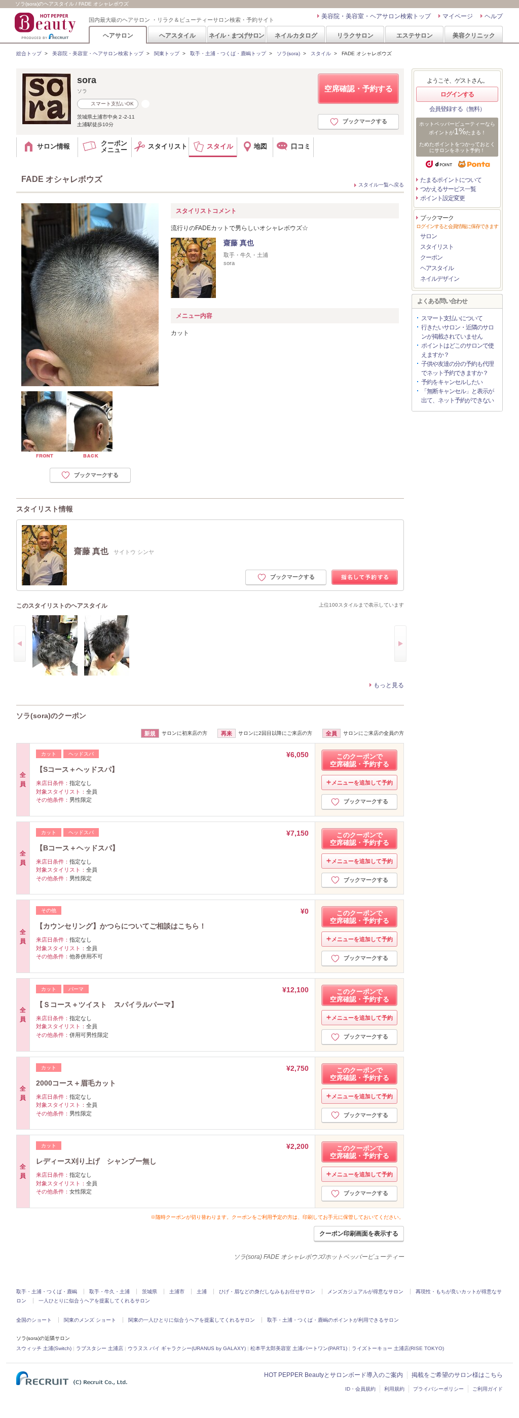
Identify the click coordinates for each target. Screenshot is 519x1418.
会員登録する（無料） (457, 109)
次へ (400, 643)
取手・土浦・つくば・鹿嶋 (46, 1291)
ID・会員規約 (360, 1389)
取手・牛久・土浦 (109, 1291)
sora (86, 80)
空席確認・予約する (358, 88)
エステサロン (414, 35)
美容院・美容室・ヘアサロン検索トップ (376, 16)
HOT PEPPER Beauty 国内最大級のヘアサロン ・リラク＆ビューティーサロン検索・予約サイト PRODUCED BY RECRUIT (46, 26)
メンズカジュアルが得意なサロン (365, 1291)
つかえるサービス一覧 (448, 189)
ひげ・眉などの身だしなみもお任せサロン (267, 1291)
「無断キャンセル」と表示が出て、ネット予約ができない (457, 396)
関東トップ (166, 53)
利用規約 (394, 1389)
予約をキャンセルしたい (452, 382)
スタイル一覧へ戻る (381, 185)
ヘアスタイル (177, 35)
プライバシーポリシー (438, 1389)
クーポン (431, 257)
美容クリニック (474, 35)
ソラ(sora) (288, 53)
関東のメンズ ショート (90, 1320)
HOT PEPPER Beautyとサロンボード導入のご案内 (333, 1374)
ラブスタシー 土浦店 (99, 1348)
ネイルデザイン (439, 278)
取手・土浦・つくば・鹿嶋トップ (228, 53)
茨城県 (149, 1291)
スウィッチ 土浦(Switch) (43, 1348)
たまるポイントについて (450, 179)
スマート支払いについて (452, 318)
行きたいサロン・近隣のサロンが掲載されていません (457, 332)
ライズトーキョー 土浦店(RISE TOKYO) (398, 1348)
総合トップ (29, 53)
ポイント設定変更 (442, 198)
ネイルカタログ (296, 35)
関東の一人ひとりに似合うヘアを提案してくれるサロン (191, 1320)
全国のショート (34, 1320)
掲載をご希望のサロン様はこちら (457, 1374)
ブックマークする (365, 121)
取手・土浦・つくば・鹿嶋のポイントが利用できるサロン (333, 1320)
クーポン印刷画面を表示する (358, 1233)
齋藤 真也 (239, 243)
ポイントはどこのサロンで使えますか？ (457, 350)
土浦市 (176, 1291)
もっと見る (389, 685)
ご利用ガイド (487, 1389)
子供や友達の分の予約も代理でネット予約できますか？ (457, 368)
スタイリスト (437, 246)
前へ (20, 643)
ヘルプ (494, 16)
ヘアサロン (118, 35)
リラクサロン (355, 35)
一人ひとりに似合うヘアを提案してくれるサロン (94, 1300)
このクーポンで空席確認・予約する (359, 760)
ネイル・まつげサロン (236, 35)
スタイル (321, 53)
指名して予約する (364, 577)
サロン (428, 236)
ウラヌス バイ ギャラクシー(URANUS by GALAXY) (187, 1348)
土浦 (202, 1291)
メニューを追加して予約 (362, 782)
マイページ (457, 16)
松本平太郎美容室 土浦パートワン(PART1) (298, 1348)
